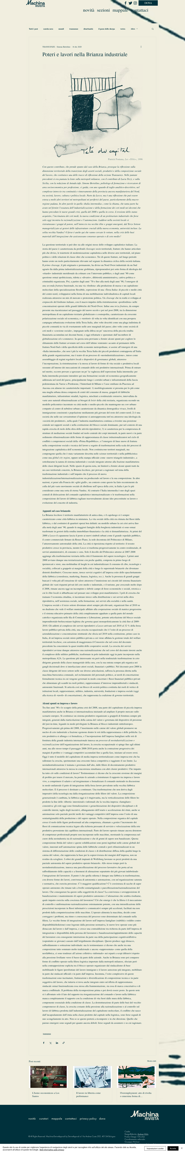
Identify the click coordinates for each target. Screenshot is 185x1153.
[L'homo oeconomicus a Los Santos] (48, 1077)
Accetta (173, 1148)
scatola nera (48, 29)
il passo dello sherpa (106, 29)
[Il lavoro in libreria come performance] (92, 1077)
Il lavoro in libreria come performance (88, 1094)
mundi (61, 29)
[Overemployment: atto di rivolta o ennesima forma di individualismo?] (136, 1077)
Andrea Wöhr (143, 1134)
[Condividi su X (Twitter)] (50, 1043)
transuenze (73, 29)
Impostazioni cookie (155, 1148)
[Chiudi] (181, 1148)
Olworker (141, 1136)
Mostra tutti (151, 1061)
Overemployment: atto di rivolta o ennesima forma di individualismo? (135, 1094)
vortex (122, 29)
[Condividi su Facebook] (43, 1043)
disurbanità (88, 29)
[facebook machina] (125, 3)
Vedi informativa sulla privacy (51, 1149)
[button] (152, 29)
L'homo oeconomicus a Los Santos (45, 1094)
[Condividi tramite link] (63, 1043)
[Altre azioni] (141, 46)
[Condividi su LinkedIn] (57, 1043)
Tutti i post (33, 29)
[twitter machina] (130, 3)
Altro (133, 29)
